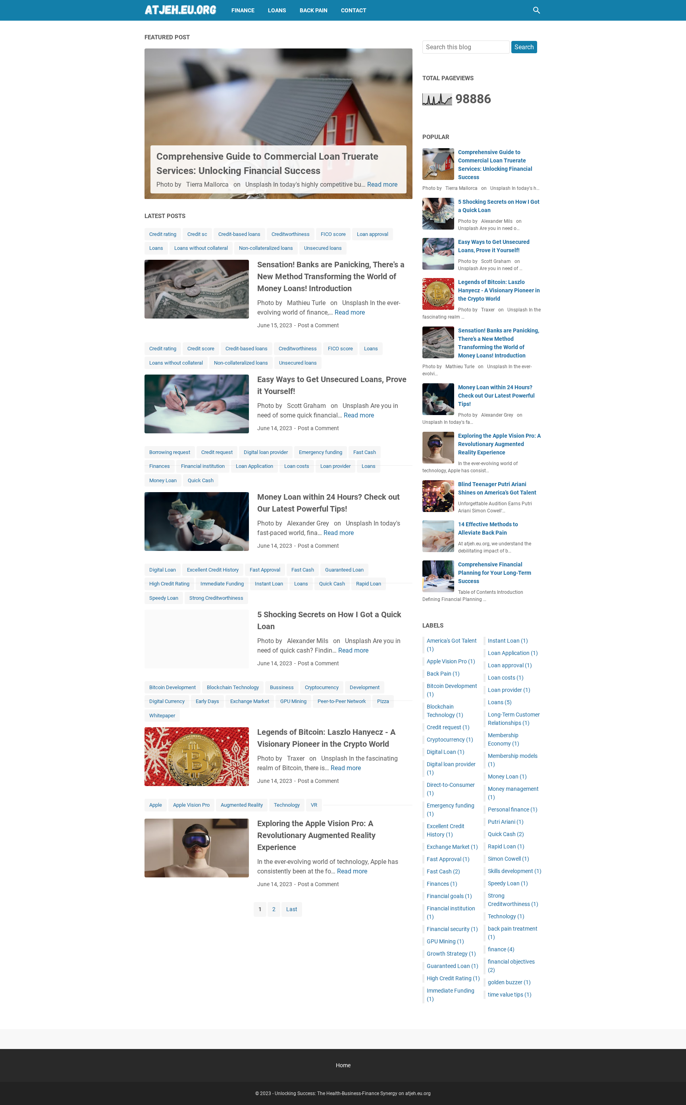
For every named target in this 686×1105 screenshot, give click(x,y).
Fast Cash (364, 452)
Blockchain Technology (233, 687)
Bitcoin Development (172, 687)
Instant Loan (269, 584)
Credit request (217, 452)
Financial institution (203, 466)
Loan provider (335, 466)
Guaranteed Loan (344, 570)
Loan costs (296, 466)
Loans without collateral (201, 248)
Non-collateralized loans (266, 248)
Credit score (200, 349)
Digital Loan (162, 570)
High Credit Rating (169, 584)
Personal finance (513, 809)
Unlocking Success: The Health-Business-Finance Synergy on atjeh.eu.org (353, 1093)
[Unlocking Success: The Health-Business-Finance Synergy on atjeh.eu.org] (181, 10)
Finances (159, 466)
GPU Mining (293, 701)
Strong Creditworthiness (216, 598)
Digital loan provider (266, 452)
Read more (382, 184)
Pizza (383, 701)
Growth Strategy (451, 953)
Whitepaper (162, 716)
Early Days (207, 701)
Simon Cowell (508, 859)
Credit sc (197, 234)
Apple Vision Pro (191, 805)
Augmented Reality (242, 805)
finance (501, 949)
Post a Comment (318, 325)
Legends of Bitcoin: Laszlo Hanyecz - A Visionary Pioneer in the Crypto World (499, 290)
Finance (242, 10)
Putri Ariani (506, 822)
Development (365, 687)
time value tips (510, 994)
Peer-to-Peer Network (342, 701)
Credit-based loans (239, 234)
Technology (287, 805)
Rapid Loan (368, 584)
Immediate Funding (222, 584)
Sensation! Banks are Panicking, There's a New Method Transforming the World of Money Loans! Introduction (331, 276)
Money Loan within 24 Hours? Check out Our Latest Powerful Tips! (496, 395)
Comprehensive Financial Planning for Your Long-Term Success (494, 572)
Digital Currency (167, 701)
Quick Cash (201, 480)
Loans (277, 10)
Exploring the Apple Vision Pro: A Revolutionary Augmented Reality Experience (316, 835)
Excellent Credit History (213, 570)
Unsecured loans (323, 248)
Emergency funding (320, 452)
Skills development (514, 871)
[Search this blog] (536, 10)
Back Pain (314, 10)
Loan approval (372, 234)
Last (291, 909)
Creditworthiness (291, 234)
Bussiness (282, 687)
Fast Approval (265, 570)
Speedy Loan (163, 598)
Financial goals (449, 896)
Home (343, 1065)
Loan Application (254, 466)
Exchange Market (249, 701)
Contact (353, 10)
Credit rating (162, 234)
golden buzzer (509, 982)
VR (314, 805)
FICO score (333, 234)
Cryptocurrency (322, 687)
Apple (155, 805)
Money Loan (163, 480)
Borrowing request (169, 452)
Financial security (452, 929)
